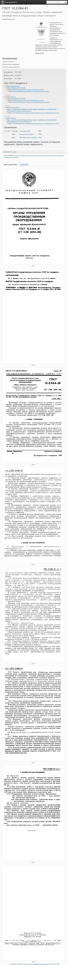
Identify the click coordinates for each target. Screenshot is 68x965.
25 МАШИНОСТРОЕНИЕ (18, 88)
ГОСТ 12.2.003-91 (9, 155)
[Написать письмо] (55, 964)
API (53, 964)
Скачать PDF (40, 53)
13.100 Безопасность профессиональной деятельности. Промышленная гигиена (35, 113)
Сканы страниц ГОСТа (10, 164)
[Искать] (65, 2)
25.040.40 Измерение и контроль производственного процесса (31, 91)
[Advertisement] (17, 34)
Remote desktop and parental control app (40, 964)
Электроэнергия (15, 86)
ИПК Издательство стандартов (28, 137)
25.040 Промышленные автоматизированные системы (28, 89)
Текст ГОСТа (24, 164)
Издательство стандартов (26, 134)
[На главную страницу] (3, 2)
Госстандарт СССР (24, 131)
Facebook (19, 964)
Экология (13, 97)
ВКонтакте (26, 964)
